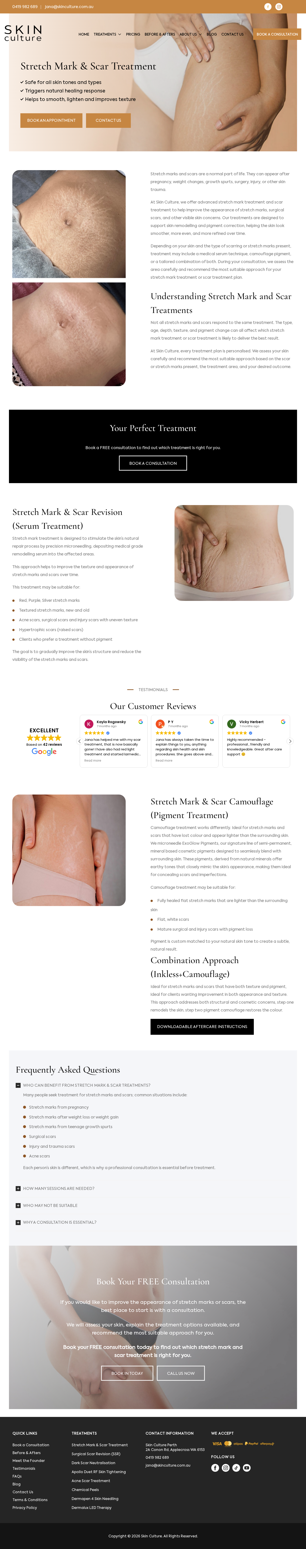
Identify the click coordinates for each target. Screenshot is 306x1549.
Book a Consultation (153, 463)
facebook (268, 6)
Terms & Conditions (30, 1500)
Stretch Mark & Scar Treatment (100, 1445)
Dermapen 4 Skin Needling (95, 1498)
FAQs (17, 1476)
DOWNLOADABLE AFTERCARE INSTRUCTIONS (202, 1026)
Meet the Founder (29, 1460)
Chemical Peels (85, 1489)
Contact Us (108, 120)
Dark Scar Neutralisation (93, 1463)
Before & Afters (27, 1452)
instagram (278, 6)
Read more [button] (111, 761)
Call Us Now (181, 1373)
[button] (290, 741)
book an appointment (51, 120)
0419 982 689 (25, 6)
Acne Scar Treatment (91, 1480)
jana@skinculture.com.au (69, 6)
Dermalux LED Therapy (92, 1507)
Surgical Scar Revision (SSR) (96, 1454)
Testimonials (24, 1468)
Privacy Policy (25, 1507)
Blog (17, 1484)
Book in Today (127, 1373)
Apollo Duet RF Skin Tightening (99, 1472)
